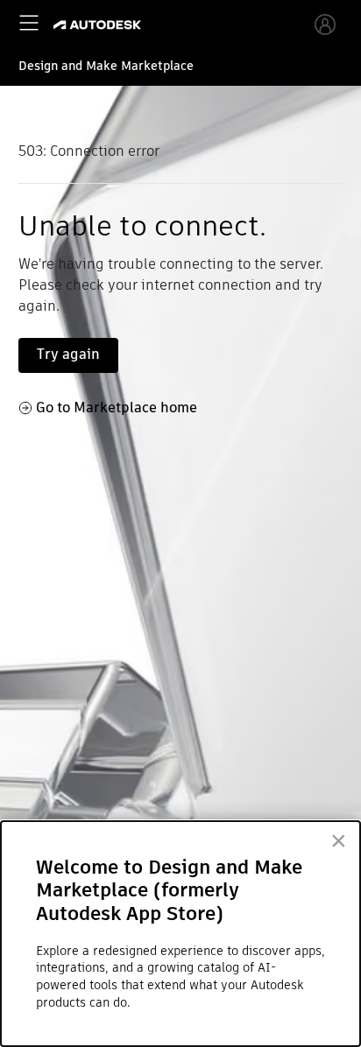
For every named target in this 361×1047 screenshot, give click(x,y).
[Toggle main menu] (28, 22)
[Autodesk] (99, 25)
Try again (68, 354)
